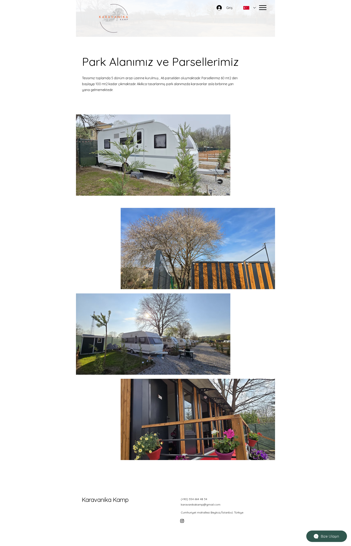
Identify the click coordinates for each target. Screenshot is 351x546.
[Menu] (263, 7)
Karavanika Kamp (105, 500)
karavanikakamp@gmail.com (200, 504)
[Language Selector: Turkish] (249, 8)
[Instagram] (182, 520)
